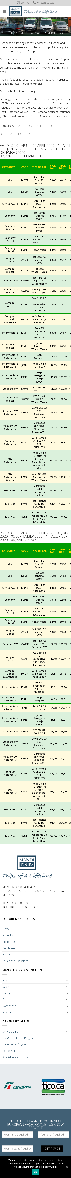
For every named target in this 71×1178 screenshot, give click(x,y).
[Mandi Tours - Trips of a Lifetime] (37, 11)
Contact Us (9, 942)
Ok (35, 1172)
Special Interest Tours (15, 1057)
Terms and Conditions (15, 961)
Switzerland (9, 1006)
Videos (6, 954)
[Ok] (67, 1167)
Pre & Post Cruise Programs (19, 1038)
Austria (6, 1012)
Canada (7, 999)
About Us (7, 935)
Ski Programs (10, 1031)
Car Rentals (9, 1051)
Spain (5, 986)
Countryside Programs (15, 1044)
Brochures (8, 948)
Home (6, 929)
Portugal (7, 993)
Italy (4, 980)
